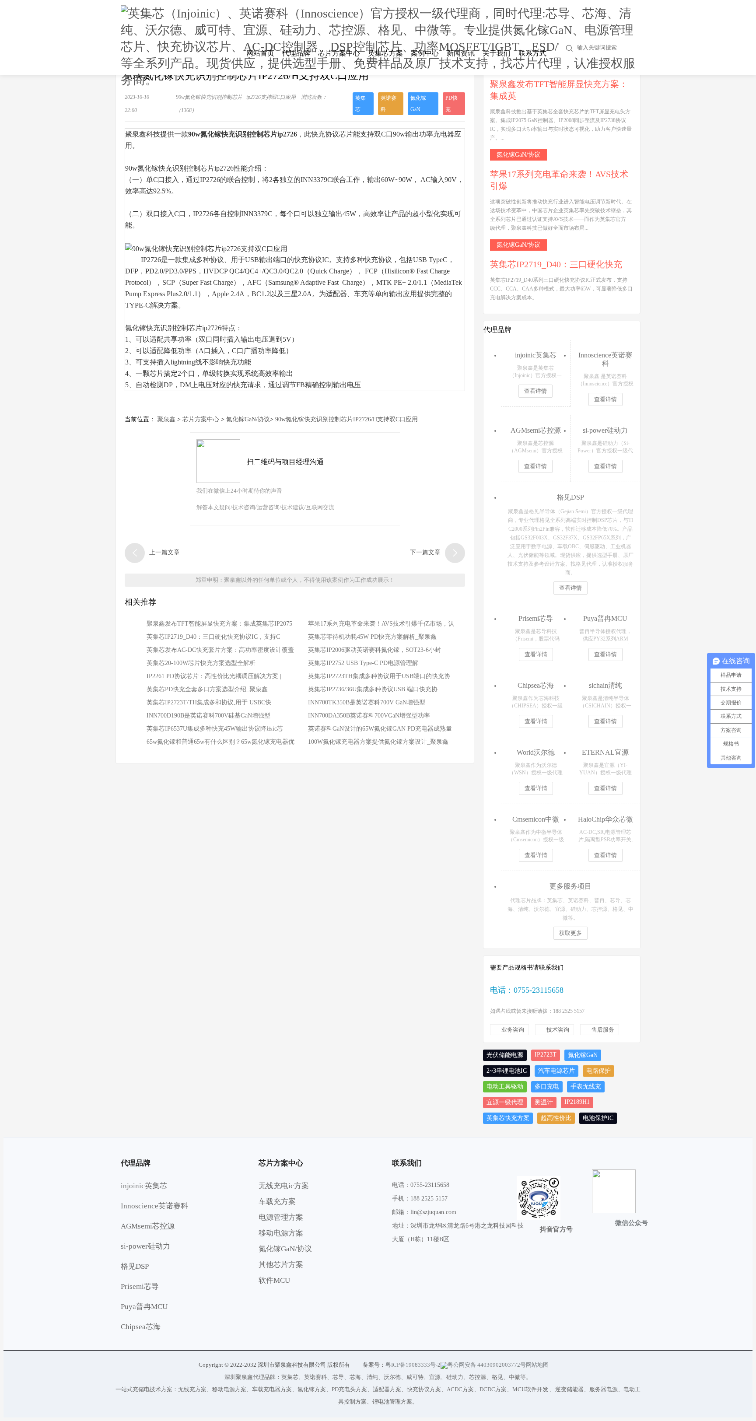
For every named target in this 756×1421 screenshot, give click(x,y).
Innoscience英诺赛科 (154, 1206)
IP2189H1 (577, 1102)
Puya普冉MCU (144, 1306)
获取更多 (570, 933)
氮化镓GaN (418, 103)
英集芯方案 (385, 53)
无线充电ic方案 (284, 1186)
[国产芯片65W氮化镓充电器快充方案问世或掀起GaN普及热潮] (135, 553)
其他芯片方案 (281, 1264)
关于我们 (497, 53)
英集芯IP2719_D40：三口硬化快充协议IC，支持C (213, 637)
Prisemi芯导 (140, 1286)
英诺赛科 (388, 103)
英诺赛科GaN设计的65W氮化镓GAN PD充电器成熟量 (380, 728)
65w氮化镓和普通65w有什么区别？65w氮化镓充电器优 (220, 741)
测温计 (544, 1102)
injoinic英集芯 (144, 1186)
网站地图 (537, 1365)
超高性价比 (556, 1118)
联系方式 (532, 53)
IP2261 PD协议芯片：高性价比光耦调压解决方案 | (214, 676)
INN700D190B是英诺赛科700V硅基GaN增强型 (208, 715)
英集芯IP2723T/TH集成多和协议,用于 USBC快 (209, 702)
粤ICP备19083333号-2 (413, 1365)
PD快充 (451, 103)
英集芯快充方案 (507, 1118)
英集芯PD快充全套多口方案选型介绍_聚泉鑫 (207, 689)
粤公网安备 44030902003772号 (487, 1365)
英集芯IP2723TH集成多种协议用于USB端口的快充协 (379, 676)
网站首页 (260, 53)
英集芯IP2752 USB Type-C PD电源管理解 (363, 663)
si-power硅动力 (145, 1246)
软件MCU (274, 1280)
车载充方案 (277, 1201)
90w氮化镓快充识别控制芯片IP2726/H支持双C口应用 (346, 419)
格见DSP (135, 1266)
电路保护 (598, 1071)
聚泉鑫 (166, 419)
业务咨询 (512, 1029)
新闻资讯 (461, 53)
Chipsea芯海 (141, 1327)
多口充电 (547, 1086)
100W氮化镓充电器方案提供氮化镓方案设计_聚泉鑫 (378, 741)
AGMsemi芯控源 (148, 1226)
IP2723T (545, 1054)
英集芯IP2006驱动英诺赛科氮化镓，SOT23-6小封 (374, 650)
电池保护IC (598, 1118)
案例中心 (425, 53)
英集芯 (360, 103)
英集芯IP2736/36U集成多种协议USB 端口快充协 (373, 689)
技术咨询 (557, 1029)
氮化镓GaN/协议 (248, 419)
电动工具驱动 (504, 1086)
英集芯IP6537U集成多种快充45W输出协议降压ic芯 (215, 728)
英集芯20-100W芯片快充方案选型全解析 (201, 663)
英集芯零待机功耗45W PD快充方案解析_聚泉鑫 (372, 637)
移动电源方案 (281, 1233)
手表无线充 (585, 1086)
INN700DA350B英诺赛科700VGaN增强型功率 (369, 715)
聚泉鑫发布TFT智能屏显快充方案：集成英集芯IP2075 (219, 623)
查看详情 (535, 391)
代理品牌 (296, 53)
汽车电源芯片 (556, 1071)
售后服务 (603, 1029)
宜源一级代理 (504, 1102)
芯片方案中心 (339, 53)
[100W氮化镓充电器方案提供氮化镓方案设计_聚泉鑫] (455, 553)
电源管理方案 (281, 1217)
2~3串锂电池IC (506, 1071)
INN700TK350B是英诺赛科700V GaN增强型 (366, 702)
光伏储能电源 (504, 1055)
